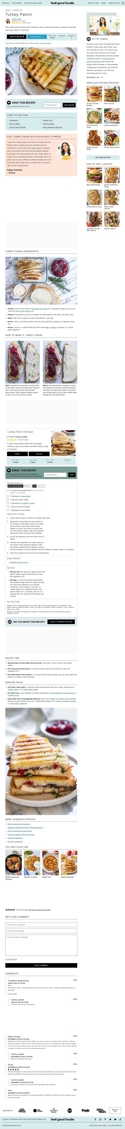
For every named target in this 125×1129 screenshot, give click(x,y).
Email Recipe (35, 37)
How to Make (14, 124)
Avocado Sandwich (15, 838)
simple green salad (30, 689)
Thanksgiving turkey (40, 309)
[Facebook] (95, 1119)
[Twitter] (110, 1119)
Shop (104, 3)
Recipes (5, 3)
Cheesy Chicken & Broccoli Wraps (21, 835)
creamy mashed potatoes (66, 701)
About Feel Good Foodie (27, 1119)
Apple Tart (46, 877)
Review (39, 454)
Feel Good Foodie (62, 3)
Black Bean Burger (93, 185)
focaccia (53, 327)
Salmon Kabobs (110, 229)
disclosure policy (45, 43)
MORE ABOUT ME (93, 77)
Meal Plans (93, 3)
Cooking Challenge (33, 3)
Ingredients (13, 120)
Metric (27, 486)
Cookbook (14, 1119)
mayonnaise (25, 496)
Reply (75, 980)
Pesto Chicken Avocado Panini (20, 831)
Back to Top (115, 1110)
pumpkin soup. (13, 695)
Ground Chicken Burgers (93, 104)
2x (39, 486)
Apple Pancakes (67, 877)
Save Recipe (69, 105)
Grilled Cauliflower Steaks (111, 186)
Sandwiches (17, 10)
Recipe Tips (48, 120)
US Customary (15, 486)
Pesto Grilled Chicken (109, 208)
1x (34, 486)
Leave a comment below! (61, 622)
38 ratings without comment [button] (39, 910)
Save (72, 475)
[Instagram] (100, 1119)
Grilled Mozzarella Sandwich (19, 824)
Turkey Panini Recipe (17, 127)
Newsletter (114, 3)
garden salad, (13, 689)
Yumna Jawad (16, 19)
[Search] (123, 3)
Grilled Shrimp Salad (94, 207)
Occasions (17, 3)
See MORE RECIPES (103, 157)
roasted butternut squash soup (61, 693)
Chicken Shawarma (111, 125)
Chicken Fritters (30, 877)
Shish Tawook (109, 103)
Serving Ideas (48, 124)
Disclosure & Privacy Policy (12, 1125)
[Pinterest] (105, 1119)
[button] (13, 22)
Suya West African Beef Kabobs (93, 229)
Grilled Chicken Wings (92, 148)
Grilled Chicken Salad (92, 126)
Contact (6, 1119)
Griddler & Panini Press (19, 562)
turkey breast (36, 148)
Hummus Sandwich (15, 842)
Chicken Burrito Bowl (112, 147)
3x (43, 486)
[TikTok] (120, 1119)
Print (17, 454)
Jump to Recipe (16, 37)
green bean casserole (18, 703)
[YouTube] (115, 1119)
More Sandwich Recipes (52, 127)
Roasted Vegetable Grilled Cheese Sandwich (25, 828)
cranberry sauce (28, 503)
